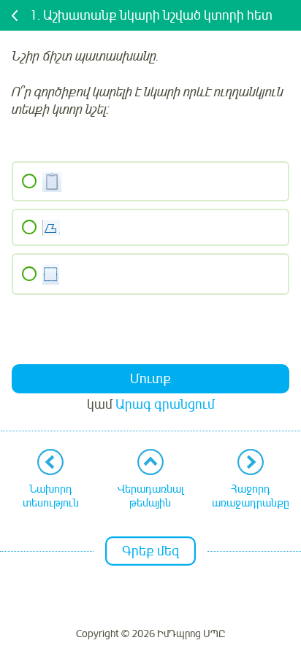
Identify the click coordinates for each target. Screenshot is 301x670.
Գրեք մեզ (150, 551)
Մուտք (150, 379)
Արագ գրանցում (165, 404)
